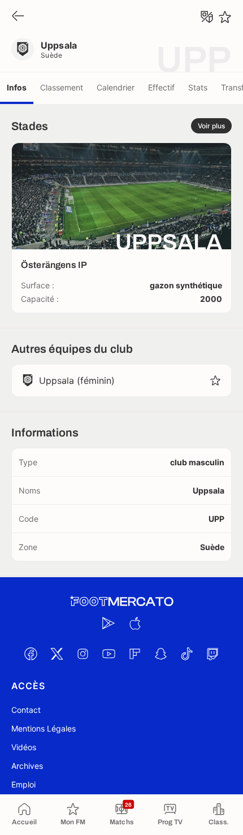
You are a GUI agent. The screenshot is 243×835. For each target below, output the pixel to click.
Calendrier (115, 87)
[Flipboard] (134, 653)
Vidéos (23, 747)
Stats (197, 87)
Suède (51, 55)
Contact (26, 710)
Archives (27, 766)
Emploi (23, 784)
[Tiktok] (186, 653)
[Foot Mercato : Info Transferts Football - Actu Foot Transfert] (121, 601)
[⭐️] (225, 17)
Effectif (161, 87)
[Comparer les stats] (207, 17)
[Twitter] (56, 653)
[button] (215, 380)
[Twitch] (212, 653)
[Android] (108, 623)
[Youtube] (108, 653)
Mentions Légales (43, 728)
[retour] (18, 16)
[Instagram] (82, 653)
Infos (17, 87)
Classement (61, 87)
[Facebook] (30, 653)
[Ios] (134, 623)
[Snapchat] (160, 653)
